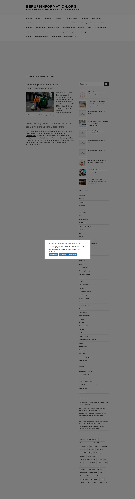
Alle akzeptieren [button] (53, 254)
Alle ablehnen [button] (63, 254)
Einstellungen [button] (72, 254)
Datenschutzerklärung (59, 246)
